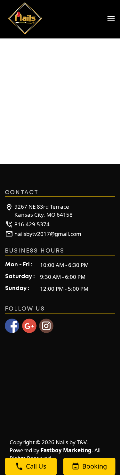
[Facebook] (12, 326)
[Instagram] (46, 326)
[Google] (29, 326)
